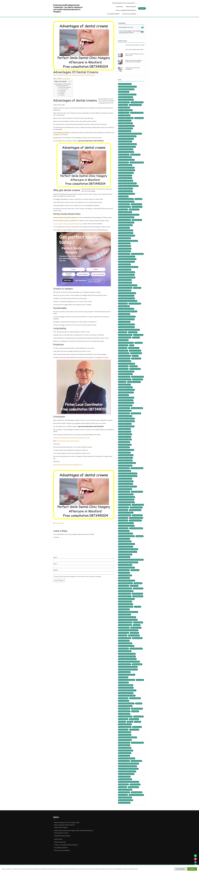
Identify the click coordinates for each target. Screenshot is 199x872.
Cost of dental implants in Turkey (126, 319)
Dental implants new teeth (125, 444)
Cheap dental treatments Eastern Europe (128, 240)
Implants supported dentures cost (126, 599)
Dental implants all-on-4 (124, 384)
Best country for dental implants (126, 152)
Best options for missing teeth (125, 188)
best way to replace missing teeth (126, 193)
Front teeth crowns (123, 510)
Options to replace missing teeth (126, 646)
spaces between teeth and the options (68, 441)
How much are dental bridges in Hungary (128, 549)
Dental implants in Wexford (125, 439)
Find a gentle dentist (123, 507)
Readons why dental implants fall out (127, 690)
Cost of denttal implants (124, 321)
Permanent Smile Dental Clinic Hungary (128, 666)
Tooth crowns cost (134, 729)
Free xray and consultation (129, 13)
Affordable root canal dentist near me (127, 94)
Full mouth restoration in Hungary (126, 536)
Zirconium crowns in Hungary (125, 800)
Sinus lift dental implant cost (125, 716)
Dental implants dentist (124, 408)
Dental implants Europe (137, 408)
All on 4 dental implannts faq (125, 110)
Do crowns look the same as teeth (126, 497)
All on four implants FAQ (124, 115)
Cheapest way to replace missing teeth (127, 285)
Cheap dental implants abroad (125, 230)
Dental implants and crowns (126, 27)
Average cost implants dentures (126, 139)
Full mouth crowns (123, 520)
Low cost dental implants (124, 614)
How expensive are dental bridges (126, 544)
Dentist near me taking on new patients (128, 476)
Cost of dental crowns (124, 306)
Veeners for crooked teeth (125, 747)
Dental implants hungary (124, 429)
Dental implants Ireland (124, 442)
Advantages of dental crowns (63, 84)
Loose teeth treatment (124, 609)
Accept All (192, 869)
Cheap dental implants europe (125, 233)
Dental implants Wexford (124, 452)
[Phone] (195, 855)
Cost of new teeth (133, 332)
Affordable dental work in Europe (126, 89)
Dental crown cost (136, 358)
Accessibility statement (113, 13)
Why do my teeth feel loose (125, 779)
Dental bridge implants (136, 353)
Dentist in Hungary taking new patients (127, 473)
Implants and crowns (137, 596)
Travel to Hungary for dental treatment (127, 737)
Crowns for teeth (122, 348)
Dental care (135, 355)
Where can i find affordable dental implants (128, 763)
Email (55, 563)
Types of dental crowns (124, 745)
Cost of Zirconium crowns (124, 337)
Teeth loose (137, 721)
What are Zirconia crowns (124, 753)
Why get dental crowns (62, 85)
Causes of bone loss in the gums (126, 217)
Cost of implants (122, 332)
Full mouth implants (123, 528)
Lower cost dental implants (125, 625)
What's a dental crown (124, 761)
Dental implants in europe (124, 431)
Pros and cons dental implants (125, 685)
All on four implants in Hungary (126, 118)
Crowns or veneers (64, 88)
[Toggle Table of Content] (69, 81)
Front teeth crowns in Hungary (126, 512)
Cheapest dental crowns (124, 264)
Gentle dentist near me (124, 538)
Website (55, 570)
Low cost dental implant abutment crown (128, 612)
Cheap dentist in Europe (124, 243)
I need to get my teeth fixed (125, 588)
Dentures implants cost (137, 491)
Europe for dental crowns (124, 504)
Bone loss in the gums (136, 204)
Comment (56, 537)
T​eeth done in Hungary (61, 827)
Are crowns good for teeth (125, 120)
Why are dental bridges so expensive (127, 771)
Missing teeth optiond (124, 627)
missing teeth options (136, 627)
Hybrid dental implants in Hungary (126, 580)
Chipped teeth (137, 287)
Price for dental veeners (124, 672)
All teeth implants (139, 118)
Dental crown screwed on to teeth (126, 363)
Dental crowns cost (123, 368)
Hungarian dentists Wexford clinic (126, 567)
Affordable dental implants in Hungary (127, 86)
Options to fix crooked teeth (125, 643)
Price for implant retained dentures (126, 674)
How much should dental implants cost (127, 551)
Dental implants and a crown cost (126, 389)
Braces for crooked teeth (124, 206)
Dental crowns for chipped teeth (126, 371)
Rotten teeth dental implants (125, 706)
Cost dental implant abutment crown (127, 293)
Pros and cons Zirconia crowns (126, 687)
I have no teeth (134, 585)
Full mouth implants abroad (136, 528)
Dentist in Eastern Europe (124, 470)
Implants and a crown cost (125, 596)
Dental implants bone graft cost (126, 392)
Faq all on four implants (138, 504)
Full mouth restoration (124, 531)
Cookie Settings (180, 869)
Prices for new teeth (123, 682)
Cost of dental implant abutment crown (127, 311)
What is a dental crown (124, 755)
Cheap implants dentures (124, 251)
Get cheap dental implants (125, 541)
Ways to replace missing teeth (125, 750)
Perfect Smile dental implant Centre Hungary (129, 661)
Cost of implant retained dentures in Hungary (129, 329)
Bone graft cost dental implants (126, 199)
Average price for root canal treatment (127, 144)
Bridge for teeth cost (137, 206)
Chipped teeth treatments (124, 290)
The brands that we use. (61, 833)
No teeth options (122, 635)
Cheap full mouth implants (125, 248)
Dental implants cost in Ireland (125, 400)
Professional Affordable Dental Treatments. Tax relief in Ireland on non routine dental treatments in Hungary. (67, 8)
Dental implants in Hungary (125, 434)
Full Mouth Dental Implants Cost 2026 (134, 45)
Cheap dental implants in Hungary (126, 235)
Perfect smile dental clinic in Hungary (127, 659)
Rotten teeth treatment (137, 708)
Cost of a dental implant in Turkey (126, 298)
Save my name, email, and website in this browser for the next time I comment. (78, 576)
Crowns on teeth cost (123, 353)
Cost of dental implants (124, 314)
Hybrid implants (137, 583)
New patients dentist (123, 632)
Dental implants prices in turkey (126, 450)
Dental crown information (124, 361)
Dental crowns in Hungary (125, 379)
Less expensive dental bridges (125, 606)
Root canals (138, 703)
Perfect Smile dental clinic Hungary (127, 653)
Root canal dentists (123, 698)
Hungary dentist (135, 570)
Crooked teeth (138, 342)
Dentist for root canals (124, 468)
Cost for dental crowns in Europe (126, 295)
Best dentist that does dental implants (127, 183)
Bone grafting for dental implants (126, 201)
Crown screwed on (123, 345)
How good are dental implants (125, 546)
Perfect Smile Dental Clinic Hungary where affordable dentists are (73, 830)
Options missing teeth (124, 640)
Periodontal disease (137, 664)
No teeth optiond (134, 632)
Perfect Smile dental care (136, 648)
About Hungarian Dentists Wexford (64, 825)
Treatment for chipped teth (125, 740)
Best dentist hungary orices (125, 175)
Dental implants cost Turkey (125, 405)
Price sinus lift (140, 679)
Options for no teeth (137, 638)
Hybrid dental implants (124, 578)
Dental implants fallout (124, 413)
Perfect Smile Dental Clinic (65, 87)
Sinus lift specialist (123, 719)
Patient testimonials (131, 6)
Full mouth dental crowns (135, 520)
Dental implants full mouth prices (126, 426)
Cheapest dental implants (124, 269)
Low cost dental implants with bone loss (128, 619)
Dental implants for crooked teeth (126, 421)
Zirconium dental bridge (124, 802)
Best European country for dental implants (128, 186)
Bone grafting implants (124, 204)
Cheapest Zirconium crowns (125, 287)
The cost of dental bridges (125, 727)
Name (55, 557)
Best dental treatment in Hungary (126, 167)
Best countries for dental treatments (127, 146)
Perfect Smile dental (123, 648)
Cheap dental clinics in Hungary (126, 222)
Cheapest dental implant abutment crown (128, 267)
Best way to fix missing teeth (125, 191)
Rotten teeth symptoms (124, 708)
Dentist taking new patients (125, 478)
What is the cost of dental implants (126, 758)
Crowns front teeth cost (135, 350)
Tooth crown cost (137, 727)
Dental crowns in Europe (137, 376)
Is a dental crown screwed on (125, 604)
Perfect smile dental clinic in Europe (127, 656)
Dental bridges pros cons (124, 355)
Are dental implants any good (125, 128)
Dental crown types (123, 366)
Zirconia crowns (122, 787)
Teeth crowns (122, 721)
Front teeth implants (137, 515)
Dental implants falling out (125, 410)
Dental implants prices (124, 447)
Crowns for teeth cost (134, 348)
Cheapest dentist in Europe (125, 282)
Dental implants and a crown (125, 387)
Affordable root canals (124, 102)
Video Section (119, 6)
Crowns (131, 345)
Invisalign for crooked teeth (125, 601)
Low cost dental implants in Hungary (127, 617)
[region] (99, 868)
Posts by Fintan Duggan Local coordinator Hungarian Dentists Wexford (74, 75)
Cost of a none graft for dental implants (127, 301)
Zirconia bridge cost (123, 784)
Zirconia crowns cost (133, 787)
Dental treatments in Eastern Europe (127, 463)
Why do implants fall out (124, 776)
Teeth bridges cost (134, 719)
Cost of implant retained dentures (126, 327)
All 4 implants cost (123, 105)
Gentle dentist (139, 536)
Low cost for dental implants (125, 622)
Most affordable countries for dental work (128, 630)
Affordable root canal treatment (126, 99)
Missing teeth (137, 625)
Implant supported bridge (124, 593)
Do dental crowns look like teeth (126, 499)
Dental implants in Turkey (124, 436)
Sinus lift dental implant (124, 714)
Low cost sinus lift (138, 622)
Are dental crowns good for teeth (126, 125)
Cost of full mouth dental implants (126, 324)
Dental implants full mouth (125, 423)
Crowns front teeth (123, 350)
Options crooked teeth (134, 635)
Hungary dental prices (124, 570)
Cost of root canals (138, 335)
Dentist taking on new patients (126, 481)
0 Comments (66, 78)
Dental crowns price (137, 379)
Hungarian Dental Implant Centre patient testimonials (131, 559)
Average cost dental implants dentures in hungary (130, 133)
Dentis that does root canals (125, 465)
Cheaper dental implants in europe (126, 256)
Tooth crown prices (123, 729)
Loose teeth (137, 606)
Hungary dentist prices (124, 572)
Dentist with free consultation (125, 483)
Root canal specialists (135, 698)
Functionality (62, 90)
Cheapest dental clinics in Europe (126, 261)
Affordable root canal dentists (125, 97)
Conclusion (62, 95)
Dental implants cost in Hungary (126, 397)
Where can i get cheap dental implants (127, 766)
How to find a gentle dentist (125, 554)
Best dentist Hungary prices (125, 178)
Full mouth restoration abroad (125, 533)
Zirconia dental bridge (136, 792)
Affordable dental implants (125, 84)
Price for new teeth (123, 677)
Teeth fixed (130, 721)
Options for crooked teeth (124, 638)
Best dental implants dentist (125, 165)
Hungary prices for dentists (125, 575)
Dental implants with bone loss (126, 455)
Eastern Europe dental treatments (126, 502)
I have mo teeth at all (123, 585)
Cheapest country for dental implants (127, 259)
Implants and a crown (137, 593)
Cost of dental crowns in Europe (126, 308)
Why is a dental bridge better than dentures (128, 781)
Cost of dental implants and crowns (127, 316)
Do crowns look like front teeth (126, 494)
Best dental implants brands (137, 162)
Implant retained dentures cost (126, 591)
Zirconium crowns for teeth (125, 797)
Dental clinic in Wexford (124, 358)
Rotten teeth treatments (124, 711)
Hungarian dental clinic (124, 557)
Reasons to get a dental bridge (126, 693)
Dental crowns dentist (135, 368)
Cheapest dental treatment (125, 280)
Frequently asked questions (62, 835)
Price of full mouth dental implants (126, 679)
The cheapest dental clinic (125, 724)
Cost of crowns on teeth (134, 303)
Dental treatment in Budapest (125, 457)
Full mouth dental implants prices (126, 525)
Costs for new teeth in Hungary (126, 342)
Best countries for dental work (125, 149)
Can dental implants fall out (125, 212)
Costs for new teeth (123, 340)
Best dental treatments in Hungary (126, 170)
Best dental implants (123, 162)
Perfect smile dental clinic (125, 651)
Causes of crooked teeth (124, 220)
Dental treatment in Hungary (125, 460)
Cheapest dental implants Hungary (126, 277)
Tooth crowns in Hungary (124, 732)
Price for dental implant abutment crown (128, 669)
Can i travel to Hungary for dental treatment (128, 214)
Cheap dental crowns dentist (125, 225)
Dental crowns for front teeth (125, 374)
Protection (62, 93)
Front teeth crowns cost (135, 510)
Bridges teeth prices (134, 209)
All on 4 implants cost (123, 112)
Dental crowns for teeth (124, 376)
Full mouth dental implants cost (126, 523)
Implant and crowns (138, 588)
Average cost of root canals (125, 141)
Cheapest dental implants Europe (126, 274)
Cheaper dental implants (137, 254)
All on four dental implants (137, 112)
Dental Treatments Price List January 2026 (123, 3)
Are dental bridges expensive (125, 123)
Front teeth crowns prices (124, 515)
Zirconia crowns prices (124, 792)
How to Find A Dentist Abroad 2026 (134, 49)
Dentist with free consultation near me (127, 486)
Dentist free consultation (136, 468)
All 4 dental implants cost (137, 102)
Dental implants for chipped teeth (126, 418)
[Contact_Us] (195, 862)
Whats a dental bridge (136, 761)
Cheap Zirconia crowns (124, 254)
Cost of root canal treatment (125, 335)
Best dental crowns (135, 154)
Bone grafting (138, 199)
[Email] (195, 859)
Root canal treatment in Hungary (126, 703)
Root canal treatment (123, 700)
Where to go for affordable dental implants (128, 768)
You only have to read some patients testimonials (67, 223)
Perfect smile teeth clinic (124, 664)
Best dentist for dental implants (126, 172)
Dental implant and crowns (134, 382)
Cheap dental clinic (136, 220)
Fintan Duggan (59, 523)
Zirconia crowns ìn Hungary (125, 789)
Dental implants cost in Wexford (126, 402)
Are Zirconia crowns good (124, 131)
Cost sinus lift (136, 337)
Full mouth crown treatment (136, 518)
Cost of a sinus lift (123, 303)
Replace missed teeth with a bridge (127, 695)
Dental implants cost (123, 395)
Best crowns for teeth (123, 154)
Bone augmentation (123, 196)
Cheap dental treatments (124, 238)
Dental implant (122, 382)
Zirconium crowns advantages (136, 795)
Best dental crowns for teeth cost (126, 159)
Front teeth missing (123, 518)
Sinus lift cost (135, 711)
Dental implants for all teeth (125, 416)
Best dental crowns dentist (125, 157)
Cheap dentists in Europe (124, 246)
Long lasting (62, 92)
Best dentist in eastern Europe (125, 180)
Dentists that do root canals (125, 489)
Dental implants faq (136, 413)
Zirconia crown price (135, 784)
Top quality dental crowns (125, 734)
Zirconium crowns (123, 795)
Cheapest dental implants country (126, 272)
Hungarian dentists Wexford (125, 565)
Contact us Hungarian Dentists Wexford (126, 10)
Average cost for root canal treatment (127, 136)
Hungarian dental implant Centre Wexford (128, 562)
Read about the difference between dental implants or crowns (71, 437)
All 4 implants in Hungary (135, 105)
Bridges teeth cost (123, 209)
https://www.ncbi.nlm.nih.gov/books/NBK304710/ (67, 464)
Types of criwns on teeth (137, 742)
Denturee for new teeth (124, 491)
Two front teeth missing (124, 742)
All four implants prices (124, 107)
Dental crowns (133, 366)
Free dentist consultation (136, 507)
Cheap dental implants (124, 227)
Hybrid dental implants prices (125, 583)
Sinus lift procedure (138, 716)
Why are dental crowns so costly (126, 774)
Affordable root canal (123, 91)
